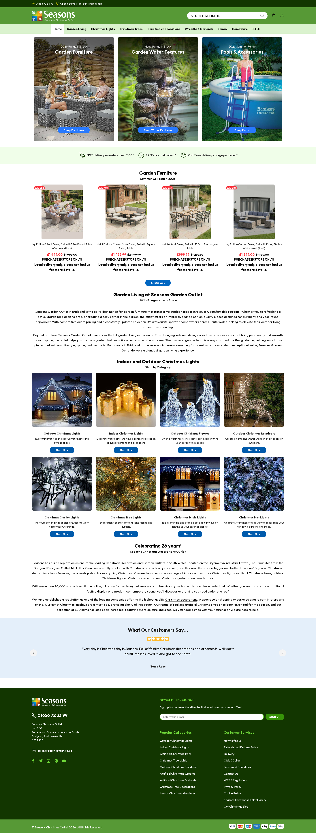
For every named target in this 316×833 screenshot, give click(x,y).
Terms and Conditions (237, 767)
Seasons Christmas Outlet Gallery (245, 800)
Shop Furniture (74, 130)
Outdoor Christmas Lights (176, 740)
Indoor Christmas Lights (175, 747)
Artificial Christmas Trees (175, 754)
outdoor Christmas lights (217, 573)
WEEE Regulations (236, 780)
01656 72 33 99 (52, 715)
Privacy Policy (232, 787)
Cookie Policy (232, 793)
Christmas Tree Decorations (177, 787)
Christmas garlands (176, 578)
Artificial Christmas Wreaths (177, 773)
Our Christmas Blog (236, 806)
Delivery (229, 754)
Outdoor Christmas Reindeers (179, 767)
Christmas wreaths (141, 578)
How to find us (233, 740)
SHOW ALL (158, 283)
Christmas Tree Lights (173, 760)
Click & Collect (233, 760)
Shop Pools (242, 130)
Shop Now (62, 450)
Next (282, 652)
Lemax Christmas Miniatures (177, 793)
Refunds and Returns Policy (241, 747)
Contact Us (231, 773)
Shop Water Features (158, 130)
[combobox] (227, 15)
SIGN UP (274, 717)
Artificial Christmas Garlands (178, 780)
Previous (33, 652)
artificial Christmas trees (253, 573)
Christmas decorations (181, 599)
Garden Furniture (158, 173)
